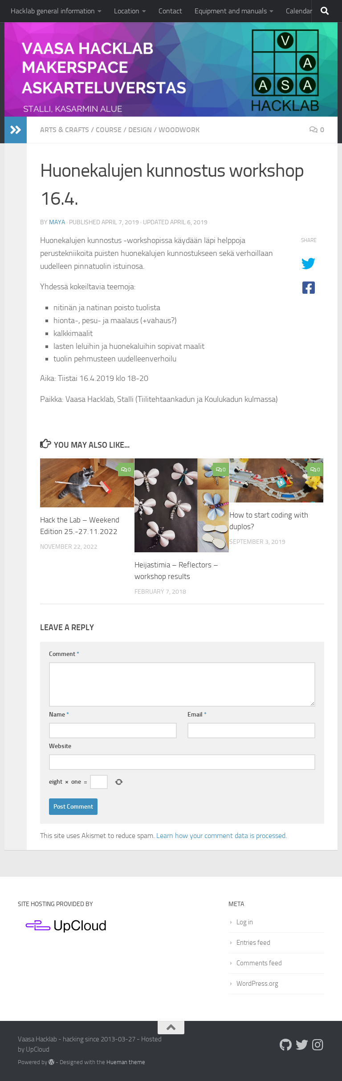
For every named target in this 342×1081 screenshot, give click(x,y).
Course (109, 130)
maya (57, 222)
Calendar (299, 11)
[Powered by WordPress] (51, 1062)
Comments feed (259, 963)
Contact (170, 11)
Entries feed (253, 943)
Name (59, 714)
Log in (244, 922)
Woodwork (179, 130)
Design (140, 130)
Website (60, 746)
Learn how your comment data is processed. (221, 835)
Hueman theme (125, 1062)
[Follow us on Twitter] (302, 1045)
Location (126, 11)
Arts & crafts (64, 130)
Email (197, 714)
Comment (64, 654)
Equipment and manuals (231, 11)
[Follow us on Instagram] (318, 1045)
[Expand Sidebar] (15, 130)
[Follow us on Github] (286, 1045)
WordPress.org (257, 984)
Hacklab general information (53, 11)
